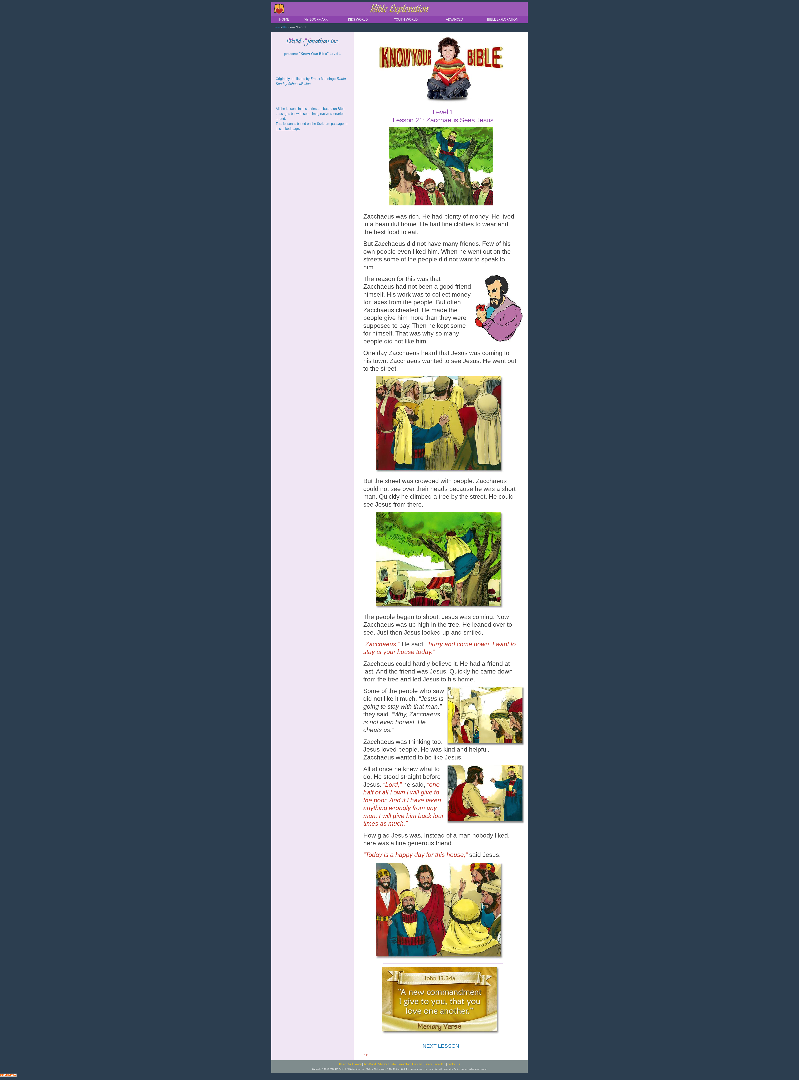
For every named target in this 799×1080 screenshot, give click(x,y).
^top (365, 1054)
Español (428, 1064)
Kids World (370, 1064)
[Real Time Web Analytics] (8, 1075)
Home (277, 27)
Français (417, 1064)
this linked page (287, 128)
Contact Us (453, 1064)
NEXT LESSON (441, 1046)
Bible (284, 27)
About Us (440, 1064)
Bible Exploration (400, 1064)
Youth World (355, 1064)
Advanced (383, 1064)
